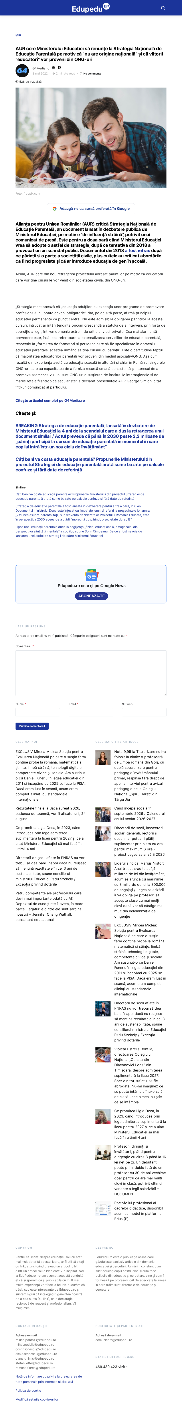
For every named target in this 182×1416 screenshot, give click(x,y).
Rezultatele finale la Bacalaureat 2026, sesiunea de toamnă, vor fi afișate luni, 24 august (51, 813)
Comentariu (25, 646)
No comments (92, 73)
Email (73, 704)
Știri (18, 34)
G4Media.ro (40, 68)
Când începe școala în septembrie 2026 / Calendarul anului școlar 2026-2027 (139, 813)
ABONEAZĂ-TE (91, 596)
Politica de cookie (28, 1390)
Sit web (127, 704)
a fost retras (137, 250)
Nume (21, 704)
